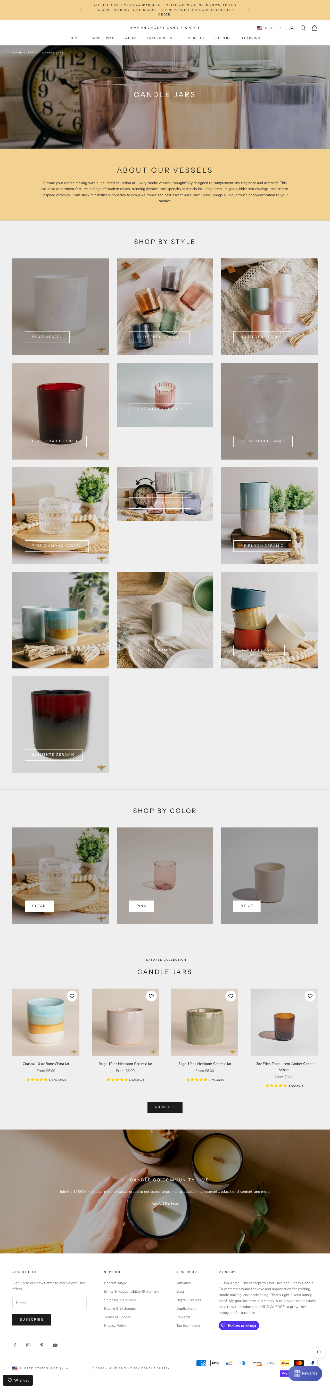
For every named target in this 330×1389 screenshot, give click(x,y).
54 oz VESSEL (47, 337)
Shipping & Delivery (120, 1300)
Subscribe (32, 1319)
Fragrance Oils (162, 38)
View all (165, 1107)
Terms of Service (117, 1317)
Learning (251, 38)
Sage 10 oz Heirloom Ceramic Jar (204, 1063)
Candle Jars (53, 52)
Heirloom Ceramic (262, 545)
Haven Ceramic (154, 650)
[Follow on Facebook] (15, 1345)
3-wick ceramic (259, 650)
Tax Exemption (188, 1325)
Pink (141, 906)
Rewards (183, 1317)
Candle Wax (102, 38)
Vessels (196, 38)
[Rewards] (305, 1373)
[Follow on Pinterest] (41, 1345)
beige (247, 906)
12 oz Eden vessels (159, 337)
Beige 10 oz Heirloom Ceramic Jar (125, 1063)
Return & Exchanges (120, 1308)
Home (75, 38)
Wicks (131, 38)
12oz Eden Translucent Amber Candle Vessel (284, 1066)
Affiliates (183, 1283)
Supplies (223, 38)
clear (39, 906)
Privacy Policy (115, 1325)
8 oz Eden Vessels (262, 337)
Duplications (186, 1308)
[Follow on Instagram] (28, 1345)
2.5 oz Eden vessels (160, 503)
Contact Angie (115, 1283)
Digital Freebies (188, 1300)
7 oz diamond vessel (56, 545)
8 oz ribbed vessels (160, 409)
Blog (180, 1291)
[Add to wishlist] (72, 996)
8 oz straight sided (55, 441)
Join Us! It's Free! (165, 1203)
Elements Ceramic (53, 754)
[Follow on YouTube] (55, 1345)
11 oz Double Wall (263, 441)
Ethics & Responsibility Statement (131, 1291)
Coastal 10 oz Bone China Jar (46, 1063)
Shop (32, 52)
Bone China (45, 650)
